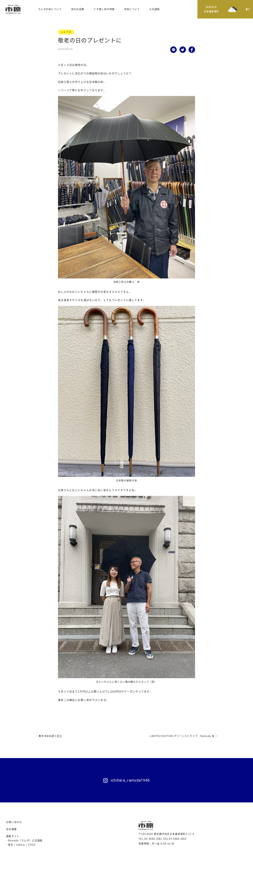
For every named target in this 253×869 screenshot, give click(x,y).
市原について (132, 9)
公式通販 (154, 9)
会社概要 (11, 829)
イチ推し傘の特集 (104, 9)
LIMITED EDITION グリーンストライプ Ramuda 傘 (182, 736)
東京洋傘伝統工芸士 (50, 736)
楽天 (10, 844)
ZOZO (32, 844)
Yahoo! (20, 844)
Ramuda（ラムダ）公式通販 (25, 840)
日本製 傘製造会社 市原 (13, 9)
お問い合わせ (14, 822)
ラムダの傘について (50, 9)
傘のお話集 (77, 9)
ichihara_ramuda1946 (130, 780)
